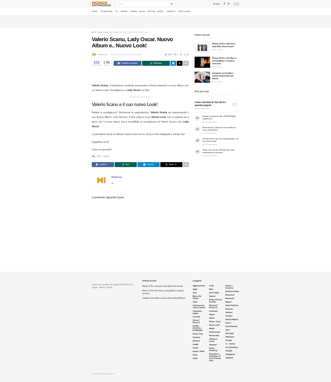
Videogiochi (230, 354)
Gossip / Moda (102, 32)
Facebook (196, 337)
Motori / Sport (215, 322)
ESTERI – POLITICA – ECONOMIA (198, 328)
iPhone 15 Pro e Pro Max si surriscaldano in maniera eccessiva (224, 61)
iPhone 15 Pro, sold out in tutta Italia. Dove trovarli (162, 286)
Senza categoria (231, 319)
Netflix (212, 329)
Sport (227, 330)
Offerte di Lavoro (213, 340)
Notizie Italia (214, 336)
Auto (195, 293)
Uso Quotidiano (231, 347)
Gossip (195, 348)
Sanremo (228, 312)
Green (195, 355)
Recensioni (229, 298)
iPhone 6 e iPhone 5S (213, 307)
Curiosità (196, 317)
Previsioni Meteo (232, 291)
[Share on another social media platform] (186, 63)
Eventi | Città (198, 334)
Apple (195, 289)
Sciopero (228, 316)
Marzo (106, 156)
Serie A (228, 323)
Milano (212, 315)
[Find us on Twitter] (228, 3)
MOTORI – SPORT (155, 11)
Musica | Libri (214, 325)
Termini (109, 287)
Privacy (102, 287)
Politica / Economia (229, 287)
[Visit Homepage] (101, 4)
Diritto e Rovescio (196, 321)
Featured (196, 341)
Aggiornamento (199, 286)
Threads (228, 340)
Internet (212, 296)
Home (94, 11)
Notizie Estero (214, 332)
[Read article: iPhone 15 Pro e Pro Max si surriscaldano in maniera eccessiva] (202, 62)
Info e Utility (214, 293)
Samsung (229, 309)
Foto (99, 156)
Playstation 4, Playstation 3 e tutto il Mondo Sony (215, 357)
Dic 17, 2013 (116, 55)
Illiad (211, 289)
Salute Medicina (231, 305)
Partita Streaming (213, 349)
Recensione (230, 295)
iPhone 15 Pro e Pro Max (215, 301)
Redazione (103, 55)
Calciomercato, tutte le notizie (199, 307)
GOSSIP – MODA (137, 11)
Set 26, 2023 (217, 67)
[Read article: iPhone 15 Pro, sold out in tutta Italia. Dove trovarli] (202, 47)
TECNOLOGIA (106, 11)
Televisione (229, 337)
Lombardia (213, 311)
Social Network (231, 326)
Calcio (195, 302)
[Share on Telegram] (173, 63)
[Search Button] (172, 3)
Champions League (197, 312)
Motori (212, 318)
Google (195, 344)
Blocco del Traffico (197, 297)
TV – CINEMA (121, 11)
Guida (195, 358)
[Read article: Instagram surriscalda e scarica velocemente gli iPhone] (202, 77)
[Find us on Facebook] (224, 3)
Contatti (171, 11)
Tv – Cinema (230, 344)
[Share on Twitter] (179, 63)
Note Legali (184, 11)
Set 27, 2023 (217, 49)
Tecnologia (229, 333)
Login (217, 4)
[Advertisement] (165, 21)
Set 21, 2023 (217, 82)
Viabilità (228, 351)
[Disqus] (140, 233)
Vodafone (229, 358)
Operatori (213, 345)
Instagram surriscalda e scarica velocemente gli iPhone (222, 76)
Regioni (228, 302)
